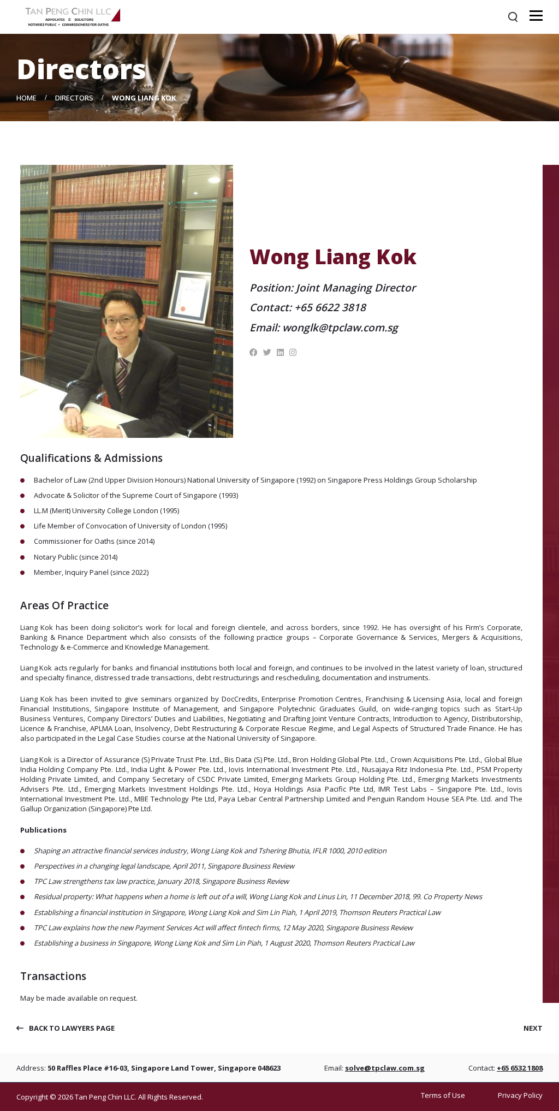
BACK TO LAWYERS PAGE (72, 1028)
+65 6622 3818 (330, 307)
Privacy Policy (520, 1095)
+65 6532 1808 (520, 1068)
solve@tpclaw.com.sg (385, 1068)
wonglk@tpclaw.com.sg (340, 327)
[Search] (513, 16)
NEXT (533, 1028)
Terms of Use (443, 1095)
